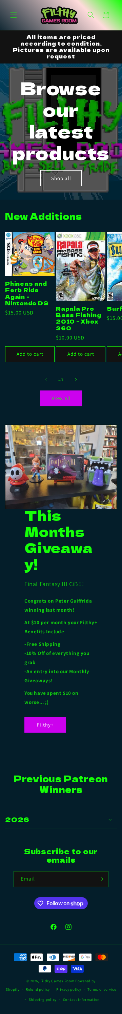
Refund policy (38, 989)
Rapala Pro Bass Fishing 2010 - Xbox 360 (78, 318)
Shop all (61, 178)
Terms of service (101, 989)
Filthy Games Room (57, 981)
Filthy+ (45, 724)
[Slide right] (75, 379)
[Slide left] (46, 379)
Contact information (81, 999)
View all (61, 398)
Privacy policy (68, 989)
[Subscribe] (100, 879)
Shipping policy (43, 999)
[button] (13, 14)
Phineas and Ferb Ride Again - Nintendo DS (27, 293)
